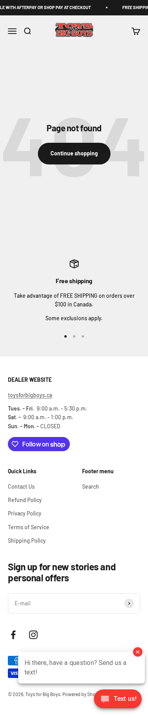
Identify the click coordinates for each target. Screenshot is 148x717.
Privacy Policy (24, 513)
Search (90, 486)
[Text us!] (118, 700)
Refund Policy (25, 500)
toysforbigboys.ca (30, 395)
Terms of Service (28, 527)
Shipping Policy (27, 540)
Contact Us (21, 486)
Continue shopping (74, 153)
